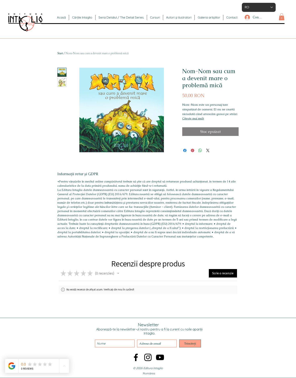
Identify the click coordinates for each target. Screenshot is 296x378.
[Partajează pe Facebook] (184, 150)
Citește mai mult (193, 118)
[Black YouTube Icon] (160, 357)
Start (60, 53)
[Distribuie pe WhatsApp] (200, 150)
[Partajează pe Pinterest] (192, 150)
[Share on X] (207, 150)
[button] (282, 16)
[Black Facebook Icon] (136, 357)
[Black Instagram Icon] (148, 357)
